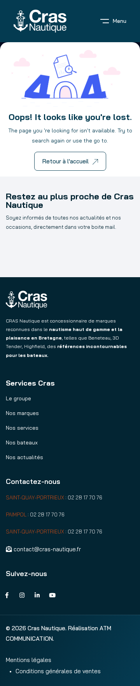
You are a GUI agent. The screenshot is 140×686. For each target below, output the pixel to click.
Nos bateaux (22, 442)
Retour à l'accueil (65, 161)
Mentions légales (28, 660)
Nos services (22, 427)
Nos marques (22, 413)
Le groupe (18, 398)
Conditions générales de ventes (58, 671)
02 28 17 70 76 (85, 497)
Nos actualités (24, 457)
